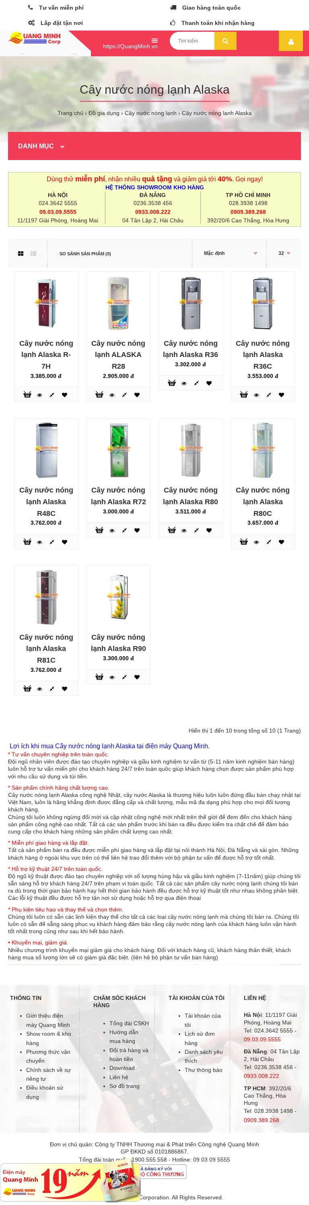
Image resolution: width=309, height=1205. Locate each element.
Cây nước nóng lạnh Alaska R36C (263, 355)
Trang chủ (70, 113)
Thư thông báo (203, 1070)
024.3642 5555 (58, 203)
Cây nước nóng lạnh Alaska (217, 113)
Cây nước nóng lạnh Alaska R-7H (46, 355)
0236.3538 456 (153, 203)
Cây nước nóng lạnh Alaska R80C (263, 501)
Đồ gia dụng (104, 113)
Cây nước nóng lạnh (151, 113)
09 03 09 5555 (211, 1159)
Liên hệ (118, 1077)
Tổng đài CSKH (129, 1023)
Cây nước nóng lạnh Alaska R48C (46, 501)
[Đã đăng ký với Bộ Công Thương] (154, 1177)
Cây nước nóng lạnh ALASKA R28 (118, 355)
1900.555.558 (149, 1159)
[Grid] (20, 253)
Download (122, 1068)
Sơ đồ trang (124, 1086)
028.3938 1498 (248, 203)
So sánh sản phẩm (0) (85, 253)
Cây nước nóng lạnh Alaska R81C (46, 649)
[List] (33, 253)
